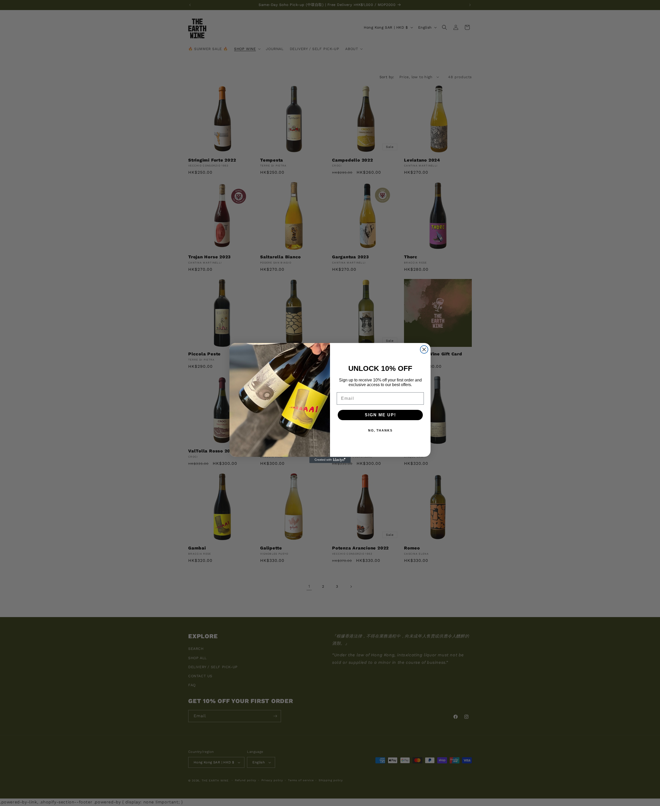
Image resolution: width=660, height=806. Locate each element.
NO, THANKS (380, 430)
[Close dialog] (424, 349)
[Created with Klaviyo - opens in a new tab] (330, 460)
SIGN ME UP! (380, 415)
